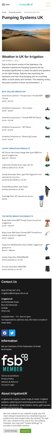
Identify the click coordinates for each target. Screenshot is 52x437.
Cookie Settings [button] (11, 431)
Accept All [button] (25, 431)
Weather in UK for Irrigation (22, 57)
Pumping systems (15, 12)
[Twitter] (12, 333)
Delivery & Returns (9, 382)
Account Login (7, 384)
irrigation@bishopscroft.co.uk (14, 293)
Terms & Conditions (10, 375)
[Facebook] (4, 333)
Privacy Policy (7, 378)
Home (4, 12)
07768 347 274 (13, 290)
